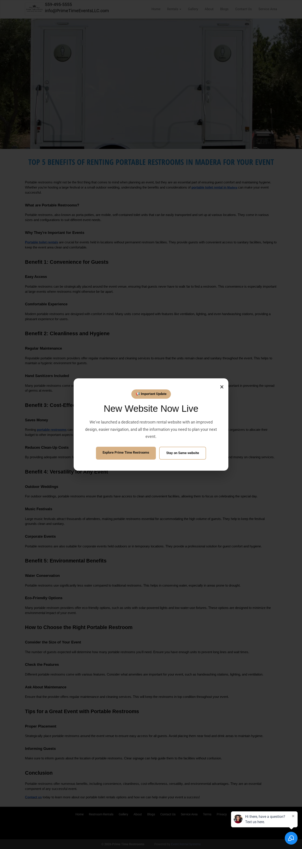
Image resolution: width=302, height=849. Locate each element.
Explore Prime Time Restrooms (126, 452)
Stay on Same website (182, 453)
